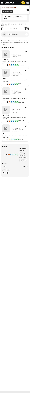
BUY (23, 2)
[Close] (28, 10)
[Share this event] (27, 28)
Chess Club (5, 25)
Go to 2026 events (7, 11)
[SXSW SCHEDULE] (7, 2)
